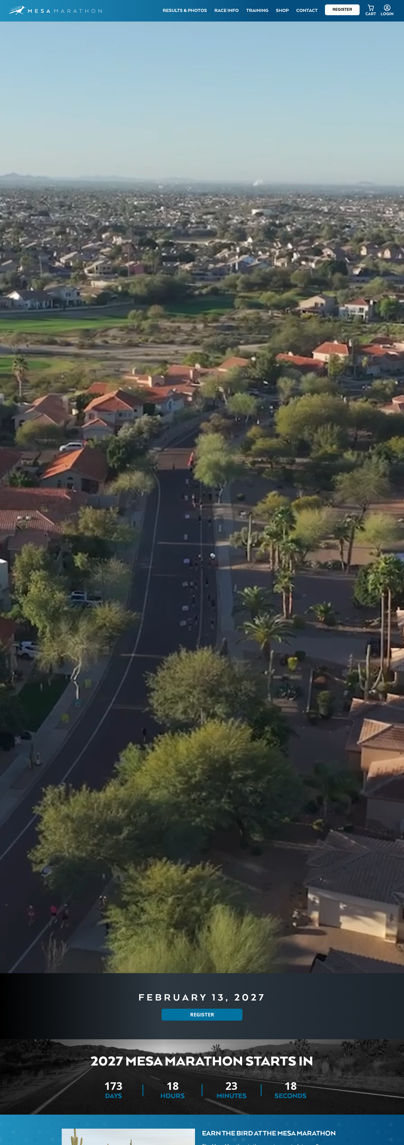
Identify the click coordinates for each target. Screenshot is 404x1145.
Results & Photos (185, 10)
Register (342, 9)
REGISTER (202, 1015)
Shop (282, 10)
